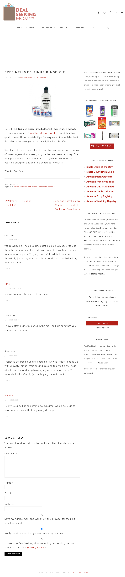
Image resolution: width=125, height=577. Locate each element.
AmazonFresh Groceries (99, 176)
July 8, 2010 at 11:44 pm (13, 288)
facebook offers (19, 186)
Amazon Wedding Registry (101, 201)
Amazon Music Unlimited (100, 186)
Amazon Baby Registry (99, 196)
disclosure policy (90, 369)
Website (9, 504)
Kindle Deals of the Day (99, 166)
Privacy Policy (102, 328)
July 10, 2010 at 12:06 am (14, 400)
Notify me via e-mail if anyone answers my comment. (35, 533)
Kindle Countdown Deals (100, 171)
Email (9, 493)
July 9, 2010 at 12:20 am (13, 320)
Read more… (98, 273)
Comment (11, 453)
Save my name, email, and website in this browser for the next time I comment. (40, 520)
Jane (7, 283)
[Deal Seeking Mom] (19, 21)
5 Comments (41, 77)
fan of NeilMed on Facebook (44, 133)
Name (9, 482)
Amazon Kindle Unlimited (100, 191)
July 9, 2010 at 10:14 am (13, 356)
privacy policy (104, 369)
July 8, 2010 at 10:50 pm (13, 240)
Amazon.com (103, 363)
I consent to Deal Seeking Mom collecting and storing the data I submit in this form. (41, 545)
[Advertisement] (62, 50)
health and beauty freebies (46, 186)
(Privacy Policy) (36, 547)
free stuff (16, 184)
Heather (9, 395)
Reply (7, 269)
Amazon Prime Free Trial (100, 181)
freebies (34, 186)
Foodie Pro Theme (80, 572)
